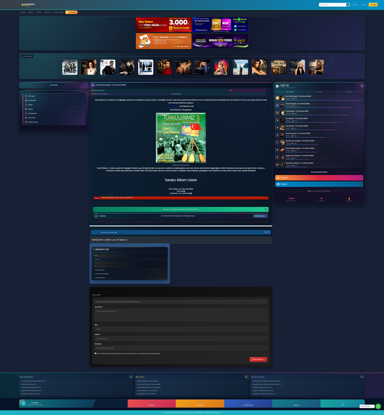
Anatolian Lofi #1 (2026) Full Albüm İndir (262, 387)
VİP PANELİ (39, 12)
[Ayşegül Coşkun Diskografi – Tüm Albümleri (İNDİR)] (282, 159)
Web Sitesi (98, 344)
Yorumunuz (99, 307)
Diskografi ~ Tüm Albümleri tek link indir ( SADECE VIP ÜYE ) (180, 209)
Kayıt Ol (355, 5)
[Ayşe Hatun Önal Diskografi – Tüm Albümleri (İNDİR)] (282, 144)
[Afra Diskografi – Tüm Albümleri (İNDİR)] (282, 122)
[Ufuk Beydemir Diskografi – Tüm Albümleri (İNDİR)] (282, 166)
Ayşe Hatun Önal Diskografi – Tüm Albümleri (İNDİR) (300, 141)
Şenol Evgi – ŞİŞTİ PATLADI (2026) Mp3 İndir (31, 390)
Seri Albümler (101, 90)
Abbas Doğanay (100, 270)
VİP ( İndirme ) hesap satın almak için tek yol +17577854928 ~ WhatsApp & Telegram (192, 413)
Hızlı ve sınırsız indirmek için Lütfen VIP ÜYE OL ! (122, 198)
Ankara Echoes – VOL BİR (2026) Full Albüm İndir (264, 393)
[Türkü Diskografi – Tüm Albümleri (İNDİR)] (282, 114)
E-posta (98, 334)
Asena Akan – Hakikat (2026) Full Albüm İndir (263, 390)
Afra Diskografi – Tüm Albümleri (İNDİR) (297, 118)
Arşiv (130, 377)
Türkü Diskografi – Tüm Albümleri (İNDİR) (297, 111)
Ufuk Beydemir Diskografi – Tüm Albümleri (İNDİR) (299, 163)
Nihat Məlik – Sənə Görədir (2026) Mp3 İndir (31, 387)
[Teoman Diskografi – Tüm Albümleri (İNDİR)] (282, 107)
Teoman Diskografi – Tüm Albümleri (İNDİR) (298, 104)
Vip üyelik (30, 12)
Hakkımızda (47, 12)
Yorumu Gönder (257, 359)
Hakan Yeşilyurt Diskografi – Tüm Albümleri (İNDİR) (149, 384)
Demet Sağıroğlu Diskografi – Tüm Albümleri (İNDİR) (300, 148)
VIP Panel (373, 5)
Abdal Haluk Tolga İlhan (102, 273)
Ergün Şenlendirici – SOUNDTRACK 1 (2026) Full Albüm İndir (266, 381)
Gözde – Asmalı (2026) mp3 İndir (29, 384)
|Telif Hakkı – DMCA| (58, 12)
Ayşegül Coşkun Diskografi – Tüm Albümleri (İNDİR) (300, 155)
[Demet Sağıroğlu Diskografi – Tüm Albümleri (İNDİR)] (282, 151)
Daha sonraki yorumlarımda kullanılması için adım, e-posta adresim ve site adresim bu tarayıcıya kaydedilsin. (128, 353)
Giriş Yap (363, 5)
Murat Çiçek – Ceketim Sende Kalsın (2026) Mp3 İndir (33, 381)
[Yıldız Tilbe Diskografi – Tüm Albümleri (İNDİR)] (282, 99)
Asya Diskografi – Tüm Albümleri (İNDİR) (297, 126)
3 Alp (97, 259)
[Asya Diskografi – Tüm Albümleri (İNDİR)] (282, 129)
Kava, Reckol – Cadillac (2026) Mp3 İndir (31, 393)
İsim (97, 325)
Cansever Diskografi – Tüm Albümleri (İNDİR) (298, 133)
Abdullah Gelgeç (100, 277)
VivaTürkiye (28, 4)
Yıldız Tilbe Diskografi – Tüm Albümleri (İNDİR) (298, 96)
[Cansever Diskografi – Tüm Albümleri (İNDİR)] (282, 137)
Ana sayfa (22, 12)
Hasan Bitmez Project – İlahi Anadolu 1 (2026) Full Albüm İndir (267, 384)
